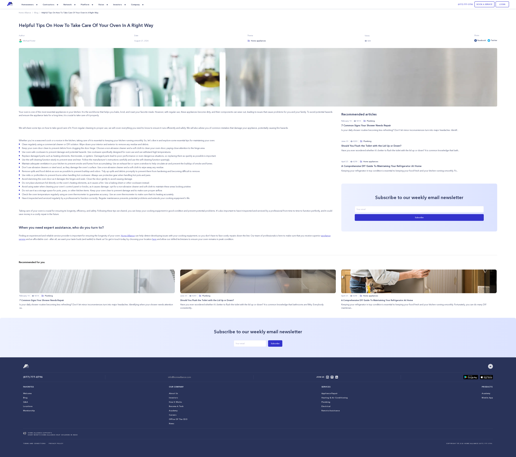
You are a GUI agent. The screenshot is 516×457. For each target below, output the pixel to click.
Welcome (27, 393)
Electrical (326, 406)
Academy (173, 410)
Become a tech (176, 406)
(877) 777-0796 (465, 4)
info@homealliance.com (179, 377)
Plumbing (325, 402)
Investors (173, 397)
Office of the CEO (178, 419)
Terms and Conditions (34, 443)
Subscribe (419, 217)
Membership (29, 410)
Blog (25, 397)
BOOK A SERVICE (484, 4)
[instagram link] (332, 377)
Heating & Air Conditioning (334, 397)
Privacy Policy (56, 443)
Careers (172, 415)
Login (502, 4)
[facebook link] (327, 377)
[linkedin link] (336, 377)
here (154, 239)
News (171, 423)
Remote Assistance (330, 410)
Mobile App (487, 397)
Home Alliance (25, 12)
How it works (175, 402)
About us (173, 393)
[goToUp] (490, 366)
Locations (28, 406)
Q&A (25, 402)
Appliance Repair (329, 393)
